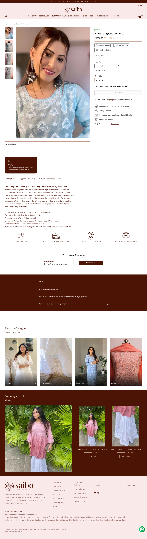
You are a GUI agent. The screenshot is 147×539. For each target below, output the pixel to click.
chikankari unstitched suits (29, 517)
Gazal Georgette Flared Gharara (125, 449)
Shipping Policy (80, 493)
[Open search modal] (6, 16)
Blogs (55, 506)
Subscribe (131, 485)
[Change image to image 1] (9, 33)
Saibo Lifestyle (22, 529)
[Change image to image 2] (9, 46)
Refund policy (79, 501)
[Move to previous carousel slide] (136, 320)
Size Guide (101, 70)
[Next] (95, 1)
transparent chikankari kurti (58, 520)
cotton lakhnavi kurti (115, 517)
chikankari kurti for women (16, 520)
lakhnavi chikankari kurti (96, 517)
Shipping (109, 99)
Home (7, 24)
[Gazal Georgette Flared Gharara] (125, 426)
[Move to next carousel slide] (140, 319)
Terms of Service (80, 497)
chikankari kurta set (79, 520)
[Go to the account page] (137, 16)
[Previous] (51, 1)
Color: (99, 55)
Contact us (115, 124)
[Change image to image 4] (9, 73)
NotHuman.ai (17, 531)
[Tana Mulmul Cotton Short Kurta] (92, 426)
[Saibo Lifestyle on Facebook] (139, 5)
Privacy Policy (79, 489)
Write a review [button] (91, 263)
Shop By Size (58, 498)
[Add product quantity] (96, 80)
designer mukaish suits (75, 517)
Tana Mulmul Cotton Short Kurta (92, 449)
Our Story (57, 482)
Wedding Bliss (58, 502)
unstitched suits (11, 517)
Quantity (98, 76)
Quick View (92, 456)
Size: (97, 62)
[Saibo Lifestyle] (73, 10)
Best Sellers (57, 486)
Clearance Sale (59, 490)
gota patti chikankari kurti (115, 520)
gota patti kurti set (96, 520)
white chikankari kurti (37, 520)
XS (102, 66)
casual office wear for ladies (53, 517)
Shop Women (58, 494)
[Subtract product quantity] (102, 80)
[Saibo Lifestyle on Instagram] (141, 5)
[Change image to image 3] (9, 59)
